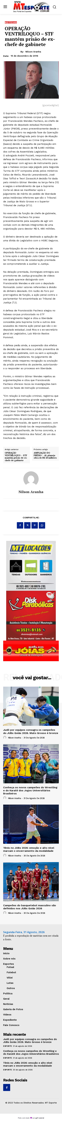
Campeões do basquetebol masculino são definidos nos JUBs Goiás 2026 (29, 907)
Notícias (11, 22)
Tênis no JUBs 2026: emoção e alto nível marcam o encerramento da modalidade (28, 849)
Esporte (7, 1046)
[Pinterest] (34, 525)
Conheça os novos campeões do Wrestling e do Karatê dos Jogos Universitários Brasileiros (30, 790)
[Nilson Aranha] (31, 479)
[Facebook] (20, 525)
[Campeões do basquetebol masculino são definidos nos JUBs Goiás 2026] (31, 881)
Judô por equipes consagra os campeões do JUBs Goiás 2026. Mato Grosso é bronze (30, 731)
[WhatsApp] (42, 525)
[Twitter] (27, 525)
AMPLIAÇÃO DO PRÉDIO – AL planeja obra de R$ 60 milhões (45, 455)
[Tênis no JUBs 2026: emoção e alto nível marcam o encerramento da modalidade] (31, 824)
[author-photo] (5, 737)
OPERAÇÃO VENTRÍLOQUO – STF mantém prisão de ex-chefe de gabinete (16, 457)
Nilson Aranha (33, 51)
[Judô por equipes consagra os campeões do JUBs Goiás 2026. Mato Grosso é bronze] (31, 706)
